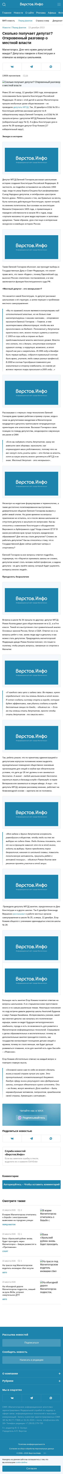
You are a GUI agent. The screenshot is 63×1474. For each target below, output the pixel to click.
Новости (18, 13)
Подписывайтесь (34, 1117)
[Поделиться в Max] (51, 66)
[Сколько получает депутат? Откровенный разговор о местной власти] (31, 160)
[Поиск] (4, 4)
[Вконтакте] (12, 1398)
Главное (6, 13)
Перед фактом (25, 20)
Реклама (41, 13)
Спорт (5, 1251)
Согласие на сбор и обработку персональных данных (31, 1449)
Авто (4, 1272)
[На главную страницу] (31, 4)
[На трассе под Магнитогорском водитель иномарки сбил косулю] (50, 1267)
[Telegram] (31, 1398)
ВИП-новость (8, 20)
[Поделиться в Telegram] (31, 66)
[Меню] (59, 4)
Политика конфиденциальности (31, 1444)
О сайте (29, 13)
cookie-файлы (21, 1462)
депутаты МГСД (20, 107)
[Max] (51, 1398)
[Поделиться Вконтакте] (12, 66)
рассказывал (19, 914)
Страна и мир (42, 20)
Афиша (52, 13)
